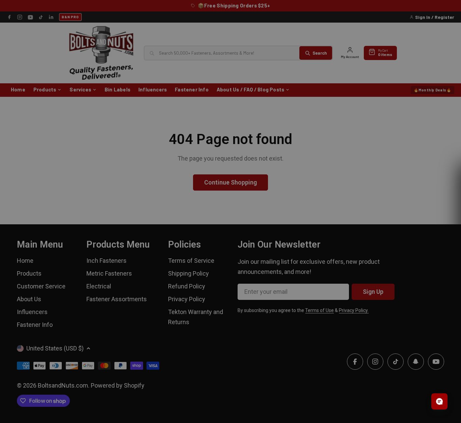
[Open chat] (439, 401)
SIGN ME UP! (230, 264)
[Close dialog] (306, 146)
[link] (230, 171)
